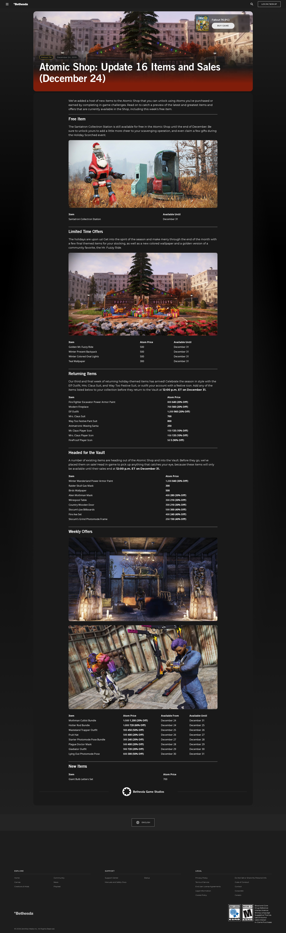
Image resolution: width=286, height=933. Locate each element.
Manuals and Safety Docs (115, 882)
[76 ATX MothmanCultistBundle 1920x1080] (143, 579)
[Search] (252, 4)
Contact (238, 886)
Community (59, 878)
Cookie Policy (201, 895)
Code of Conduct (242, 882)
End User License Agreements (208, 886)
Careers (238, 895)
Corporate (239, 891)
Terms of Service (202, 882)
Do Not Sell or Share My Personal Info (250, 878)
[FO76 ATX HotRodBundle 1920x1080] (143, 667)
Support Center (111, 878)
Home (17, 878)
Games (17, 882)
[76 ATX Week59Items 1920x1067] (143, 294)
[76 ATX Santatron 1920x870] (143, 174)
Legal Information (203, 891)
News (56, 882)
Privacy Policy (201, 878)
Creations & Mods (21, 886)
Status (147, 878)
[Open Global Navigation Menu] (7, 4)
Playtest (57, 886)
